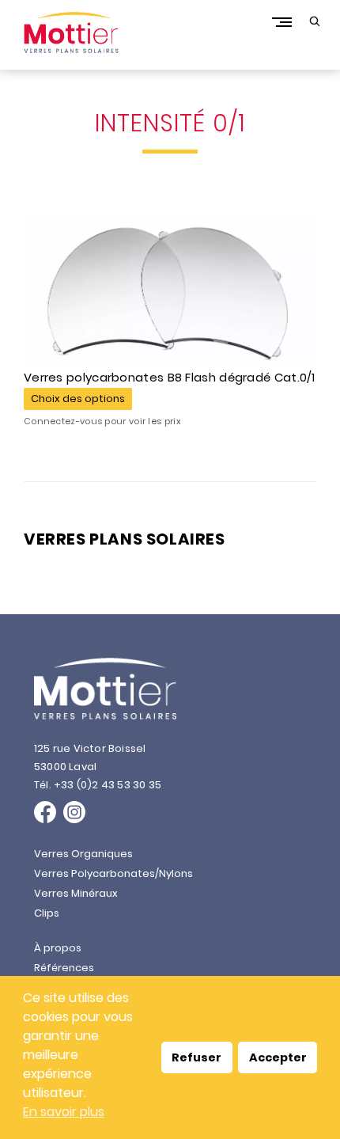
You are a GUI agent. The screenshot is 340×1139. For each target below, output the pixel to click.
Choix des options (78, 398)
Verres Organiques (83, 853)
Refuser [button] (196, 1057)
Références (64, 967)
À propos (57, 947)
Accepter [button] (278, 1057)
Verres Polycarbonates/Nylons (113, 873)
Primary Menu (281, 21)
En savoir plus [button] (63, 1112)
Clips (46, 913)
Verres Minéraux (76, 893)
